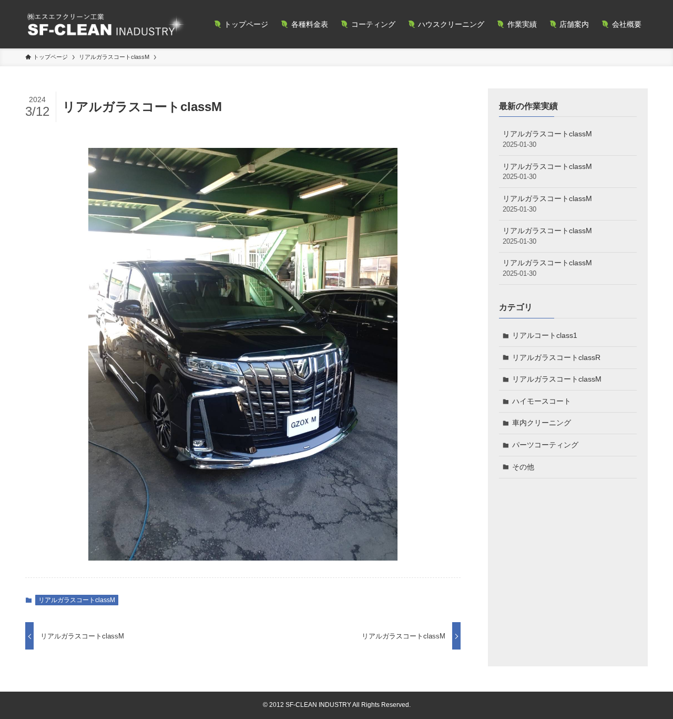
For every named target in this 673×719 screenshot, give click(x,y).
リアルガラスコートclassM (76, 600)
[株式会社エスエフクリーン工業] (106, 24)
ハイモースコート (541, 401)
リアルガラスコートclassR (556, 357)
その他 (523, 467)
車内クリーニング (541, 422)
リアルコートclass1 (544, 335)
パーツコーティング (545, 445)
